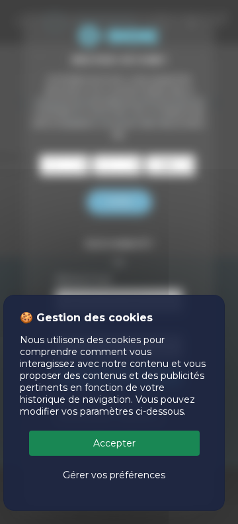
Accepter (114, 443)
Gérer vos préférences (114, 475)
